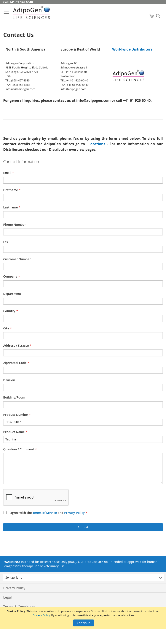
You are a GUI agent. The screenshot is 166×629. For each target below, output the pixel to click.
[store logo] (31, 12)
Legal (7, 597)
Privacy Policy (41, 615)
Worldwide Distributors (132, 49)
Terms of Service (45, 513)
